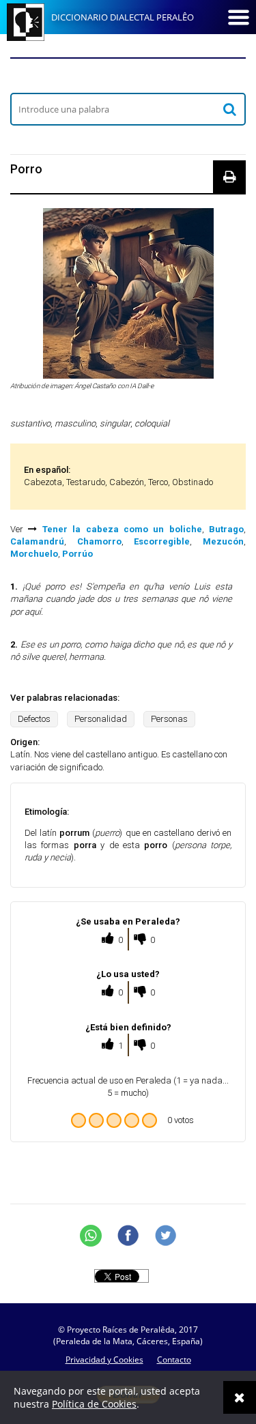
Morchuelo (34, 554)
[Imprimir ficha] (229, 176)
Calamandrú (37, 541)
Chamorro (99, 541)
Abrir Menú (238, 17)
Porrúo (77, 554)
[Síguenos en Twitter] (166, 1236)
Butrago (226, 529)
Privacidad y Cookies (104, 1359)
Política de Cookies (94, 1403)
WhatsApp (91, 1236)
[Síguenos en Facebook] (128, 1236)
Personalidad (100, 719)
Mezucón (223, 541)
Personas (169, 719)
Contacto (174, 1359)
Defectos (34, 719)
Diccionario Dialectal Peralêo (122, 17)
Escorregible (162, 541)
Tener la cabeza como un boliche (122, 529)
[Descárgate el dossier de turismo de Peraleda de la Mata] (128, 75)
